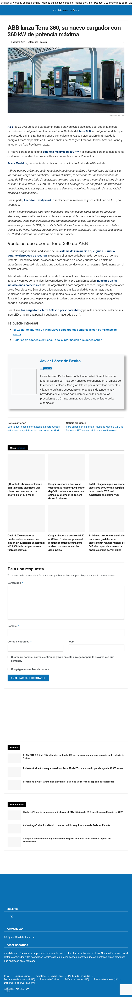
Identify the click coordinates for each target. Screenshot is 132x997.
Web (71, 641)
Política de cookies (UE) (77, 979)
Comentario (16, 582)
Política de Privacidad (79, 975)
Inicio (6, 975)
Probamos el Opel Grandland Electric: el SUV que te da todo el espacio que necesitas (68, 781)
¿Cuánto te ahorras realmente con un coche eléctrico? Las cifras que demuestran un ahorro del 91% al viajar (25, 489)
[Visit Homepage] (66, 10)
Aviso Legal (57, 975)
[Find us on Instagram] (17, 917)
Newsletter (41, 975)
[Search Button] (126, 10)
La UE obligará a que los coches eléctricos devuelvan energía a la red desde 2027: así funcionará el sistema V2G (107, 489)
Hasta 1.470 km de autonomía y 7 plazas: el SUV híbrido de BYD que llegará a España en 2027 (73, 812)
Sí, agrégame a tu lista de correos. (30, 669)
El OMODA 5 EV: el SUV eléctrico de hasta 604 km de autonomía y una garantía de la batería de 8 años (73, 756)
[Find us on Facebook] (5, 917)
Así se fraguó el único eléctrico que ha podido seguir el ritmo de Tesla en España (66, 825)
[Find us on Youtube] (29, 917)
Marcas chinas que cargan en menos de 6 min (67, 2)
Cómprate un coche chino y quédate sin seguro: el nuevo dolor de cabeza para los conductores (67, 840)
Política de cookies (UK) (106, 979)
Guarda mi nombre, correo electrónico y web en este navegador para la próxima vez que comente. (62, 658)
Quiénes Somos (23, 975)
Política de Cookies (49, 979)
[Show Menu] (5, 10)
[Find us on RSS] (23, 917)
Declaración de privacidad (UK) (19, 982)
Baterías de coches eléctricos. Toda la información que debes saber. (57, 340)
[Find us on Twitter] (11, 917)
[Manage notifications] (7, 989)
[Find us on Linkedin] (35, 917)
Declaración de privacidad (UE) (19, 979)
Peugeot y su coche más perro (111, 2)
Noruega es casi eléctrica (26, 2)
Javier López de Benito (60, 360)
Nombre (13, 626)
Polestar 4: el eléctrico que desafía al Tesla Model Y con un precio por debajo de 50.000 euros (73, 768)
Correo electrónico (20, 641)
